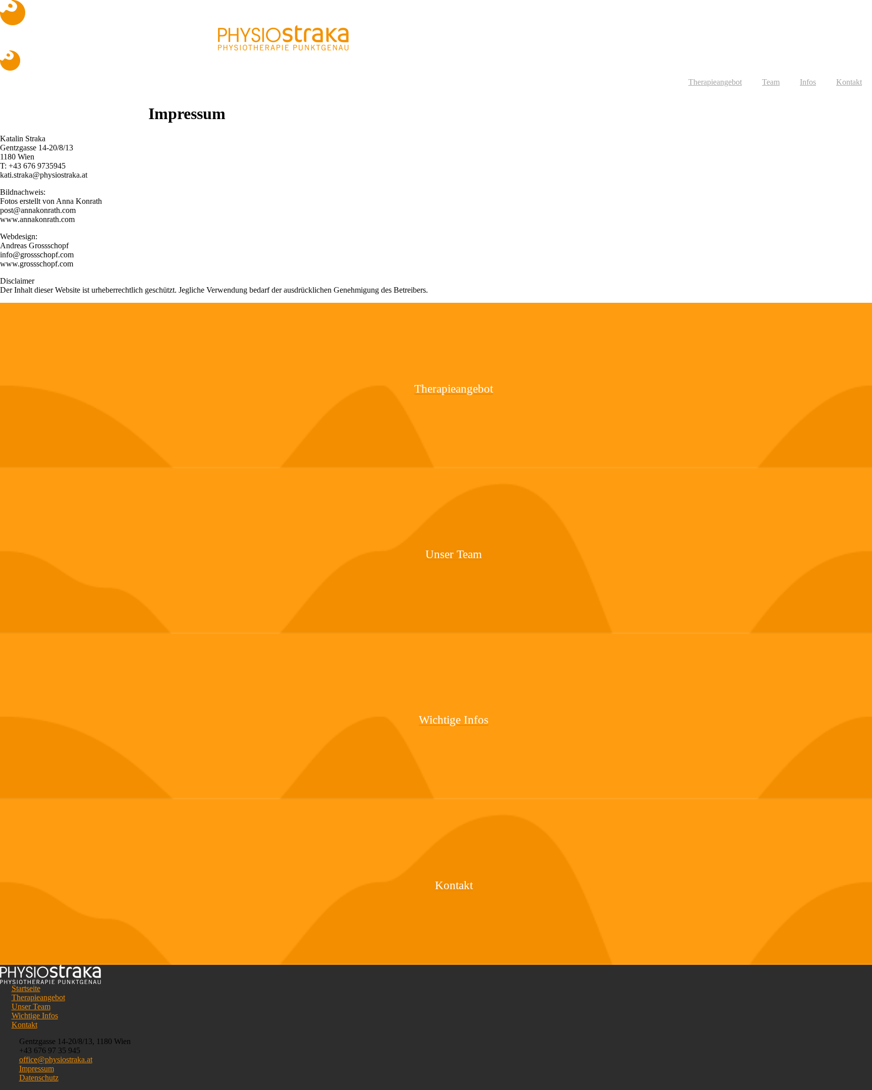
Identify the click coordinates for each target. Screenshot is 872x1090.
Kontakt (849, 82)
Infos (808, 82)
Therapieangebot (715, 82)
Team (771, 82)
